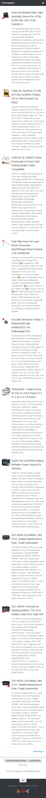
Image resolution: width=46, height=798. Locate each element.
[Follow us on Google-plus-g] (23, 791)
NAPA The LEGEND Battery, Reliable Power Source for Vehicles (27, 464)
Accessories (35, 760)
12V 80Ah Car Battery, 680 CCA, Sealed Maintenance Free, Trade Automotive (26, 684)
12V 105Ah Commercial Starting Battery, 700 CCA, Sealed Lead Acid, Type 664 (27, 610)
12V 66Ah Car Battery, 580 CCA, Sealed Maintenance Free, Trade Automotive (26, 539)
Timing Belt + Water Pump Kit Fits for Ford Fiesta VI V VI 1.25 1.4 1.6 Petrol (26, 393)
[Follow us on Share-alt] (27, 791)
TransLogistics (8, 3)
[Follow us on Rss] (18, 791)
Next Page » (38, 751)
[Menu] (43, 3)
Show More (23, 765)
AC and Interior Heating (16, 760)
